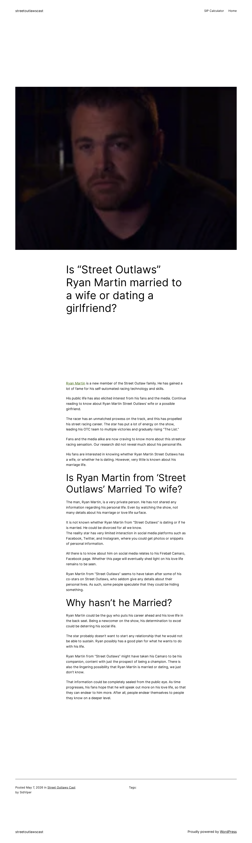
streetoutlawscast (29, 11)
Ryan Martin (75, 383)
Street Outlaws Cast (61, 787)
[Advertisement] (126, 61)
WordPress (228, 832)
